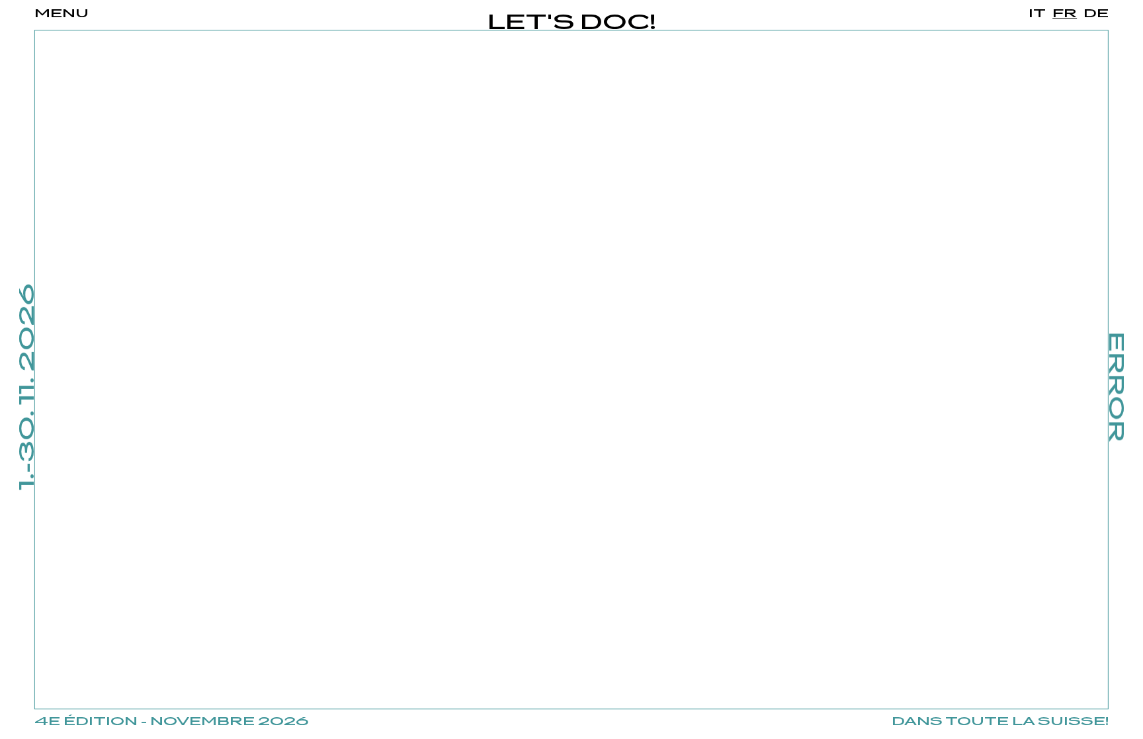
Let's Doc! (571, 23)
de (1096, 14)
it (1037, 14)
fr (1064, 14)
